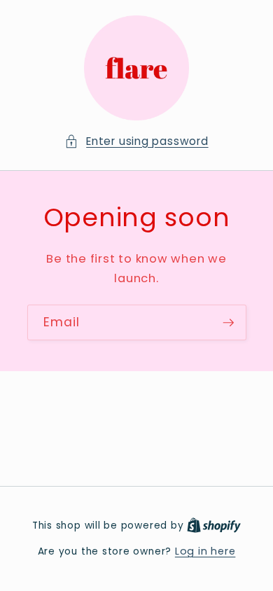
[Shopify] (214, 525)
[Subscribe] (228, 323)
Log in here (205, 551)
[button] (136, 141)
